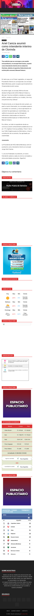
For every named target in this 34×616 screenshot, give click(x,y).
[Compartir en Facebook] (3, 56)
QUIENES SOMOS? (15, 611)
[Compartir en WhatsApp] (10, 56)
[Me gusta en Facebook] (14, 56)
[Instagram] (9, 599)
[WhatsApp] (28, 599)
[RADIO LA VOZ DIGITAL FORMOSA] (17, 4)
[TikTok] (19, 599)
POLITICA (8, 37)
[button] (3, 10)
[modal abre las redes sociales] (17, 56)
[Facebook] (5, 599)
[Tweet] (6, 56)
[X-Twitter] (23, 599)
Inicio (3, 37)
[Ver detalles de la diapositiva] (17, 261)
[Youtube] (17, 604)
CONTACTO (24, 611)
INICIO (8, 611)
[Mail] (14, 599)
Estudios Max (24, 614)
